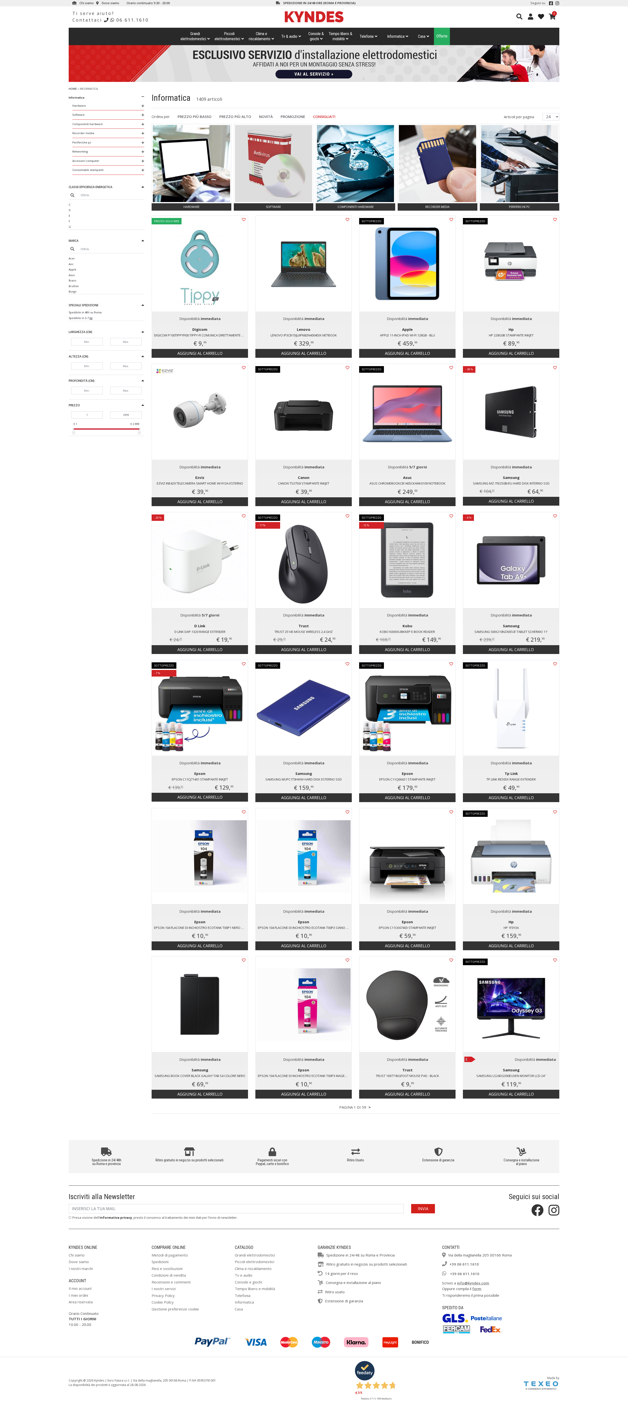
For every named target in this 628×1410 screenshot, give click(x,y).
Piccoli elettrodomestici (254, 1261)
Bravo (72, 280)
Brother (74, 286)
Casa (421, 36)
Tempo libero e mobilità (255, 1288)
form (476, 1288)
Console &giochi (316, 36)
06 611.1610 (132, 20)
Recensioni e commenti (171, 1282)
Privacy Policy (163, 1295)
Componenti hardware (87, 124)
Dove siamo (110, 3)
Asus (72, 275)
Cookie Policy (163, 1302)
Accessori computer (85, 161)
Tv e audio (243, 1275)
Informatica (396, 36)
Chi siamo (86, 3)
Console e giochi (248, 1282)
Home (73, 88)
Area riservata (81, 1301)
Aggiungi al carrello (199, 353)
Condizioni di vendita (169, 1275)
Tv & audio (289, 36)
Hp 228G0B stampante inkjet (511, 335)
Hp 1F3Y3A (511, 927)
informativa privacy (116, 1217)
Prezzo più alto (235, 116)
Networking (80, 151)
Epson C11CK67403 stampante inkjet (407, 927)
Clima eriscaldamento (259, 36)
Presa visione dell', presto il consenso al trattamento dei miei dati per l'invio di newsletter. (154, 1217)
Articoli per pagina (519, 116)
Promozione (293, 116)
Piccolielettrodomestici (227, 36)
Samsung (511, 477)
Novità (266, 116)
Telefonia (367, 36)
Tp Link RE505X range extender (511, 779)
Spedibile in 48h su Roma (85, 312)
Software (78, 114)
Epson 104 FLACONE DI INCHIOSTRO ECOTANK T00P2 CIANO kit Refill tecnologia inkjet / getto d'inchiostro (305, 927)
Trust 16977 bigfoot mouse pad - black (407, 1076)
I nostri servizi (164, 1288)
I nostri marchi (81, 1268)
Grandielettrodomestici (193, 36)
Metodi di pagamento (170, 1255)
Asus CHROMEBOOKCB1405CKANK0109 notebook (407, 483)
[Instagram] (557, 3)
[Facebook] (551, 3)
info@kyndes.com (473, 1283)
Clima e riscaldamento (253, 1268)
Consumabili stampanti (88, 170)
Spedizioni (160, 1261)
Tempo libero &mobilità (340, 36)
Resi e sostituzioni (167, 1268)
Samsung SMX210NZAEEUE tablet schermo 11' (511, 631)
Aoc (71, 264)
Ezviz (199, 477)
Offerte (441, 36)
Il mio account (80, 1288)
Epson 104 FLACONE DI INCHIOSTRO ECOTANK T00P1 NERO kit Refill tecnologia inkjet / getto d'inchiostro (201, 927)
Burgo (73, 291)
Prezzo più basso (194, 116)
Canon (303, 477)
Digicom (199, 329)
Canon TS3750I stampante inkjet (303, 483)
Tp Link (511, 773)
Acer (72, 258)
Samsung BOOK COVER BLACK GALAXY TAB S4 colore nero (200, 1076)
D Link (199, 625)
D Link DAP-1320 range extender (199, 631)
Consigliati (324, 116)
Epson (199, 773)
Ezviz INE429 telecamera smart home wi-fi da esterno (200, 483)
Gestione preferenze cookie (175, 1309)
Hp (511, 329)
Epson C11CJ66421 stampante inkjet (407, 779)
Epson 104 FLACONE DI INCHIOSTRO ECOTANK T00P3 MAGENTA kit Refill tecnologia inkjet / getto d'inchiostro (305, 1076)
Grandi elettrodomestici (255, 1255)
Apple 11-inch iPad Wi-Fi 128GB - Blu (407, 335)
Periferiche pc (81, 142)
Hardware (79, 105)
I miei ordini (78, 1295)
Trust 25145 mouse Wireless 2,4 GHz (304, 631)
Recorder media (83, 133)
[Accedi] (530, 16)
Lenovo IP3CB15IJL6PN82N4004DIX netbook (304, 335)
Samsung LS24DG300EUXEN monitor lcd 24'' (511, 1076)
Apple (72, 269)
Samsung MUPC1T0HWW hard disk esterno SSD (303, 779)
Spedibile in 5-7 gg (80, 318)
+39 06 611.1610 (464, 1264)
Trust (304, 625)
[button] (106, 188)
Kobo (407, 625)
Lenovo (303, 329)
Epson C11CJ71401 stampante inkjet (200, 779)
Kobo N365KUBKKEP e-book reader (407, 631)
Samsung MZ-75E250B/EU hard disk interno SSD (511, 483)
